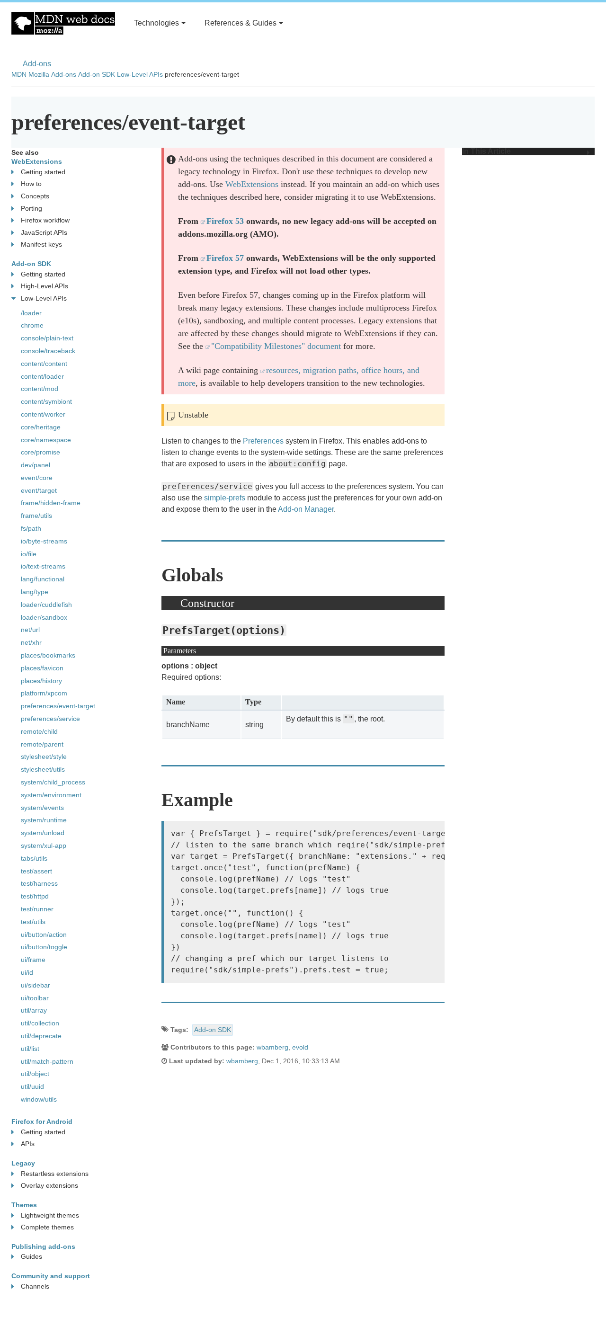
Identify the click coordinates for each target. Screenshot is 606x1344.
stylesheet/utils (43, 769)
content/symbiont (46, 401)
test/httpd (35, 896)
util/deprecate (41, 1036)
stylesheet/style (44, 756)
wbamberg (272, 1047)
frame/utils (36, 515)
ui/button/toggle (44, 947)
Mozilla (38, 74)
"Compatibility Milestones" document (276, 346)
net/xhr (31, 642)
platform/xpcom (44, 693)
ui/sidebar (35, 985)
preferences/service (50, 718)
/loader (31, 313)
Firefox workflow (45, 220)
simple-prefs (224, 498)
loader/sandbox (44, 617)
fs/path (31, 528)
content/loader (42, 376)
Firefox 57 (225, 258)
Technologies (156, 23)
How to (31, 183)
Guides (31, 1256)
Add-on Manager (306, 509)
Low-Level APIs (140, 74)
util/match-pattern (47, 1061)
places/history (41, 681)
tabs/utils (34, 858)
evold (300, 1047)
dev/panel (35, 465)
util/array (34, 1010)
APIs (28, 1144)
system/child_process (53, 782)
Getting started (43, 172)
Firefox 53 (225, 221)
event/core (37, 477)
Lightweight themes (50, 1215)
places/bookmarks (48, 655)
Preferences (263, 441)
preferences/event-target (58, 706)
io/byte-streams (44, 541)
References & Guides (240, 23)
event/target (39, 490)
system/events (42, 807)
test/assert (36, 871)
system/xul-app (43, 845)
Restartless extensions (55, 1173)
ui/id (27, 972)
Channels (35, 1286)
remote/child (39, 731)
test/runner (37, 909)
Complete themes (47, 1227)
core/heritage (41, 427)
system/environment (51, 795)
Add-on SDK (96, 74)
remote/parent (42, 744)
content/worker (43, 414)
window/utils (39, 1099)
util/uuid (32, 1086)
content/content (44, 363)
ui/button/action (44, 934)
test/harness (39, 883)
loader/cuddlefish (46, 604)
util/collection (40, 1023)
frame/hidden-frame (50, 503)
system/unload (42, 833)
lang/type (34, 592)
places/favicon (42, 668)
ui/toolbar (35, 998)
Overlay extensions (49, 1185)
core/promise (40, 452)
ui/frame (33, 959)
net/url (30, 629)
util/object (35, 1073)
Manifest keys (41, 244)
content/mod (39, 388)
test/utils (33, 922)
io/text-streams (43, 566)
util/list (30, 1048)
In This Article (486, 151)
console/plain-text (47, 338)
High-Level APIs (44, 286)
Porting (31, 208)
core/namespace (46, 440)
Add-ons (37, 64)
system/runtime (44, 820)
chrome (32, 325)
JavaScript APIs (44, 232)
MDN (19, 74)
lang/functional (42, 579)
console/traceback (48, 351)
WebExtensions (251, 184)
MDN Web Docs (63, 23)
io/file (28, 554)
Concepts (35, 196)
